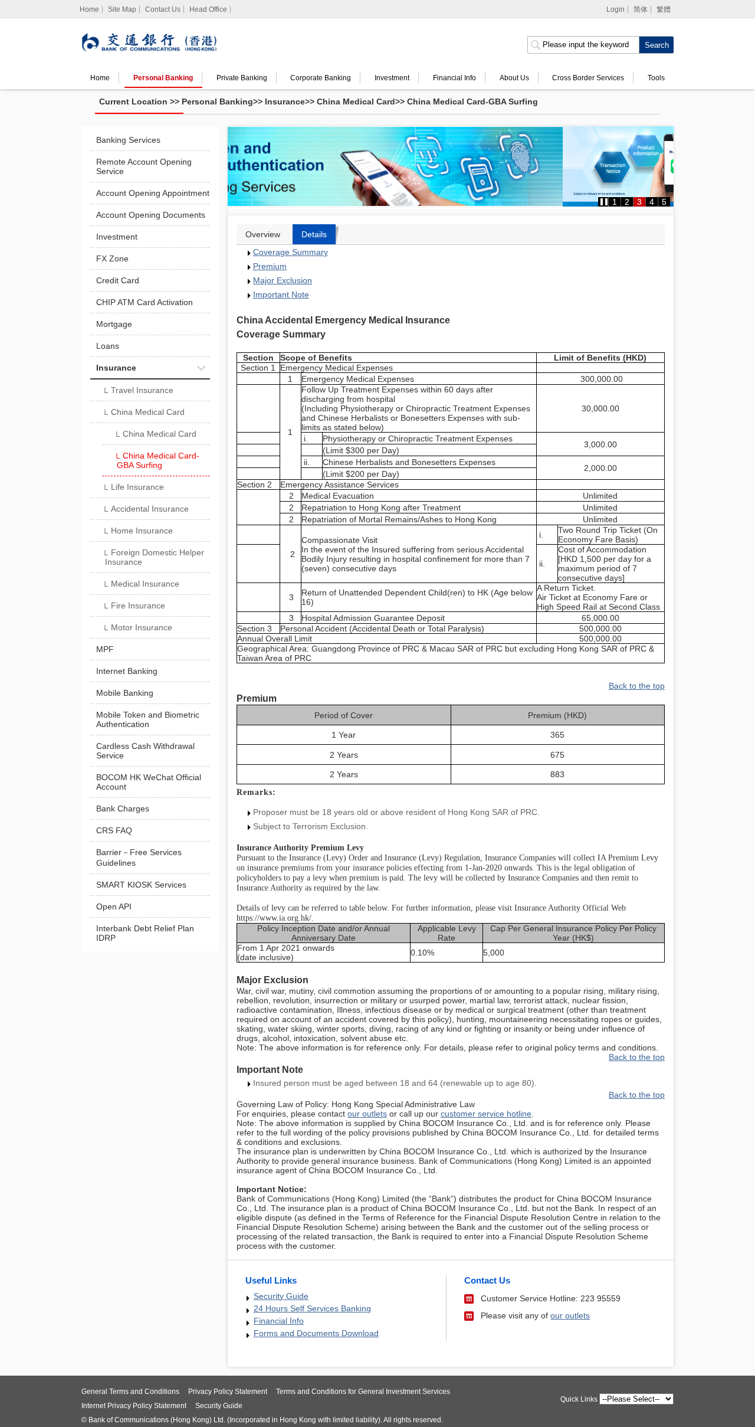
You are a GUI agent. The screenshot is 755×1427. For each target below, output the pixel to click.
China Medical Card (356, 101)
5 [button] (664, 202)
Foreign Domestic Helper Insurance (153, 557)
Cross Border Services (588, 78)
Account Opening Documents (150, 215)
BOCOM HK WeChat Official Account (148, 782)
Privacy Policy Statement (227, 1391)
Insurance (285, 101)
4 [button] (651, 202)
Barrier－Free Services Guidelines (139, 857)
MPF (105, 649)
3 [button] (639, 202)
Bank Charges (122, 808)
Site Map (122, 9)
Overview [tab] (262, 234)
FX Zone (112, 258)
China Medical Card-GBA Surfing (472, 101)
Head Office (208, 9)
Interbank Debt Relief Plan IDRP (145, 933)
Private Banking (241, 78)
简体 (640, 9)
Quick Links (579, 1399)
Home (100, 78)
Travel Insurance (137, 391)
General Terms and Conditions (130, 1391)
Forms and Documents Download (316, 1333)
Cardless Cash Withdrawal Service (145, 750)
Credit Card (117, 280)
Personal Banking (163, 78)
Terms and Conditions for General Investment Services (363, 1391)
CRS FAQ (114, 830)
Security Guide (281, 1296)
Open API (114, 906)
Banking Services (128, 140)
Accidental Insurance (145, 510)
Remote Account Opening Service (144, 166)
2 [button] (627, 202)
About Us (514, 78)
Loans (107, 346)
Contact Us (162, 9)
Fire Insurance (133, 607)
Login (615, 9)
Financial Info (454, 78)
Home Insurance (137, 532)
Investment (392, 78)
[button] (604, 201)
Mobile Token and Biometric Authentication (147, 719)
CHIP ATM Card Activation (144, 302)
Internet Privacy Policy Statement (133, 1406)
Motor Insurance (137, 628)
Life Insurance (133, 488)
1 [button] (614, 202)
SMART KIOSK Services (141, 884)
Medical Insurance (140, 585)
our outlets (570, 1315)
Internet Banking (126, 671)
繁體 (663, 9)
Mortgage (114, 324)
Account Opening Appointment (152, 193)
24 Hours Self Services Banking (312, 1308)
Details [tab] (314, 234)
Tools (656, 78)
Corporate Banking (320, 78)
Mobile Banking (124, 693)
